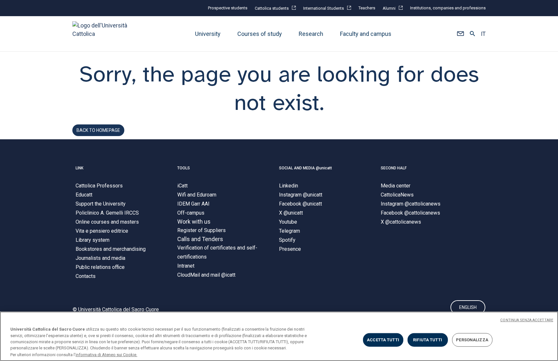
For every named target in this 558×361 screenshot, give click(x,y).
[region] (279, 336)
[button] (460, 34)
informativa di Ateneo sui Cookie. (106, 354)
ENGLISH (468, 307)
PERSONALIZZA (472, 339)
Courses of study (259, 33)
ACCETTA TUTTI (383, 339)
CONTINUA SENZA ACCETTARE (526, 320)
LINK (79, 168)
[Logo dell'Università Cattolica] (102, 33)
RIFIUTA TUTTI (427, 339)
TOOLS (183, 168)
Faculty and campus (365, 33)
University (208, 33)
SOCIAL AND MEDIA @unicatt (305, 168)
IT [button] (483, 34)
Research (311, 33)
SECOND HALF (394, 168)
